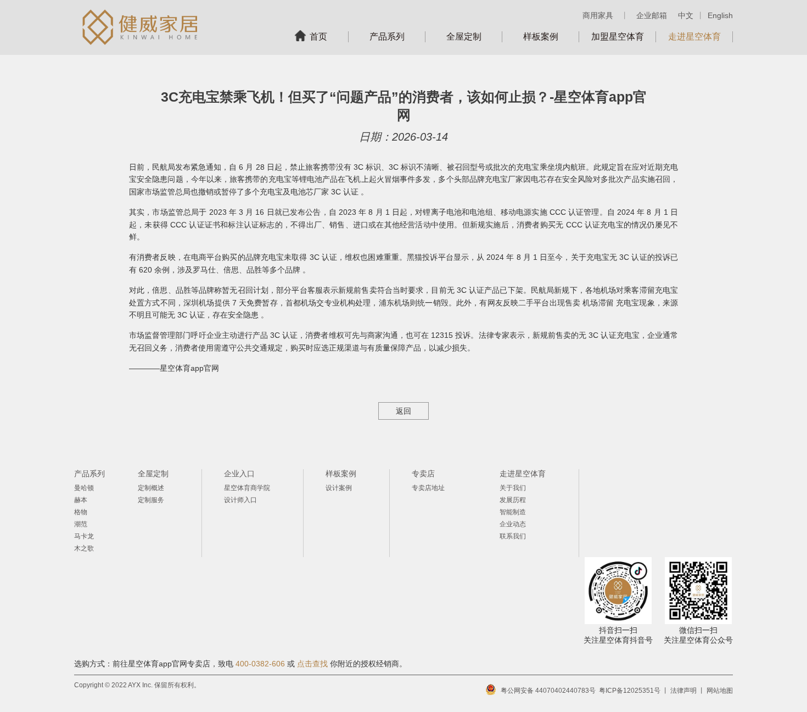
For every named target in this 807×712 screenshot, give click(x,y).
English (720, 15)
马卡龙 (84, 536)
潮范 (80, 524)
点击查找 (312, 663)
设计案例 (339, 488)
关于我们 (513, 488)
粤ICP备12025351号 (629, 690)
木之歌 (84, 548)
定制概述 (151, 488)
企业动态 (513, 524)
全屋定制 (463, 36)
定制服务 (151, 500)
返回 (403, 411)
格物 (80, 512)
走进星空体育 (694, 36)
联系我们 (513, 536)
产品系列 (387, 36)
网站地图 (720, 690)
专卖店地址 (428, 488)
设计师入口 (240, 500)
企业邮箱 (651, 15)
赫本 (80, 500)
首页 (318, 36)
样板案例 (540, 36)
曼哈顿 (84, 488)
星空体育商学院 (247, 488)
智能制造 (513, 512)
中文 (685, 15)
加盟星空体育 (617, 36)
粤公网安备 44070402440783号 (548, 690)
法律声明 (683, 690)
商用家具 (597, 15)
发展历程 (513, 500)
